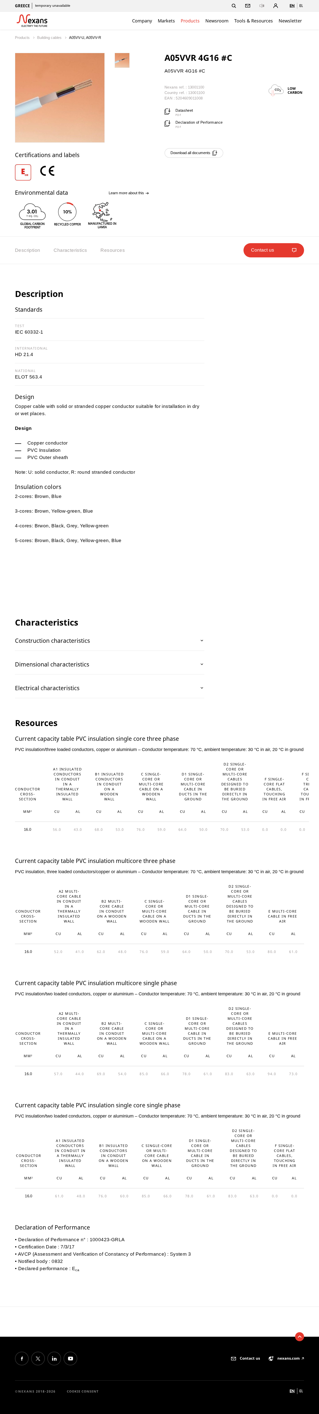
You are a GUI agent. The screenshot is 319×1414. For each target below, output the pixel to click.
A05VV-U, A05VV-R (85, 37)
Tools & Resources (253, 20)
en (292, 5)
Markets (166, 20)
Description (27, 250)
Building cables (50, 37)
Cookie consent (83, 1391)
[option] (26, 172)
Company (142, 20)
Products (190, 20)
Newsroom (217, 20)
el (301, 5)
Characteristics (70, 250)
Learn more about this (127, 193)
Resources (112, 250)
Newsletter (290, 20)
